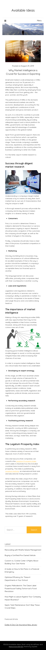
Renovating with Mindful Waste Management (23, 550)
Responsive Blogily (16, 646)
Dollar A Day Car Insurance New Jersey (21, 625)
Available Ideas (23, 10)
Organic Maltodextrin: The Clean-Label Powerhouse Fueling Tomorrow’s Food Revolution (21, 588)
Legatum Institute (12, 471)
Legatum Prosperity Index (26, 461)
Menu (39, 20)
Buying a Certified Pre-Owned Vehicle (20, 555)
